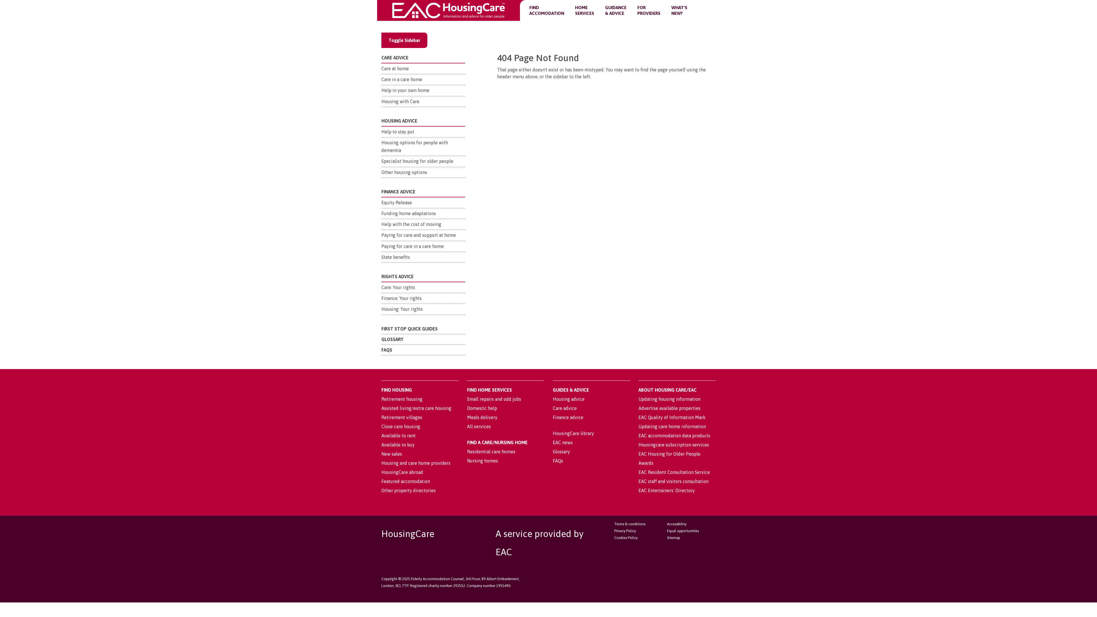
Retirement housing (402, 399)
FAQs (386, 349)
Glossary (392, 339)
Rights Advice (397, 276)
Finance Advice (398, 191)
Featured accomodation (405, 481)
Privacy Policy (625, 531)
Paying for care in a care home (412, 246)
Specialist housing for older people (417, 161)
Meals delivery (482, 417)
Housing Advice (399, 120)
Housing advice (568, 399)
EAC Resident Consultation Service (674, 472)
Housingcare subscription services (673, 444)
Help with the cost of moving (411, 224)
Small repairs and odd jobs (494, 399)
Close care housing (400, 426)
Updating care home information (672, 426)
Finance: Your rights (401, 298)
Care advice (565, 408)
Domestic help (482, 408)
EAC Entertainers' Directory (666, 490)
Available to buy (398, 444)
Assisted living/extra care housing (416, 408)
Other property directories (408, 490)
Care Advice (395, 57)
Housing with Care (400, 101)
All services (479, 426)
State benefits (395, 257)
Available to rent (398, 435)
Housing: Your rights (402, 309)
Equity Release (396, 202)
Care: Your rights (398, 287)
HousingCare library (573, 433)
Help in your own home (405, 90)
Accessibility (676, 524)
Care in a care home (401, 79)
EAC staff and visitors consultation (673, 481)
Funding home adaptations (408, 213)
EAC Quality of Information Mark (672, 417)
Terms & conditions (629, 524)
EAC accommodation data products (674, 435)
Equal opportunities (683, 531)
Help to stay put (397, 131)
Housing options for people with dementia (414, 146)
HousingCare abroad (402, 472)
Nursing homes (482, 460)
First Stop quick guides (409, 328)
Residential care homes (491, 451)
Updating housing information (669, 399)
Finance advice (568, 417)
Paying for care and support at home (418, 235)
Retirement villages (401, 417)
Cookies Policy (626, 538)
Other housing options (404, 172)
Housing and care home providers (416, 463)
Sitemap (673, 538)
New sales (391, 453)
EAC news (563, 442)
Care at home (395, 68)
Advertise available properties (669, 408)
